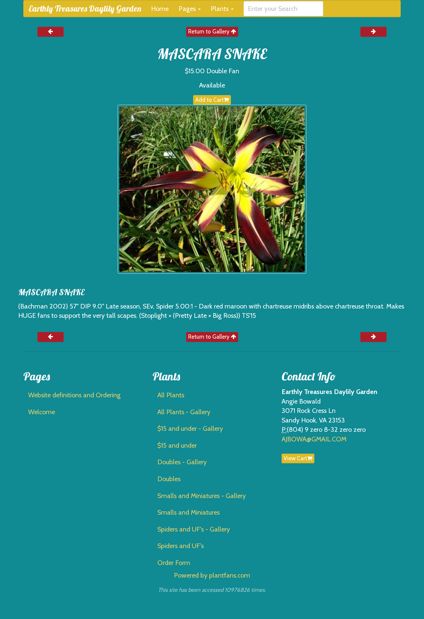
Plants (220, 9)
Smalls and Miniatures (188, 512)
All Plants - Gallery (183, 412)
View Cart (295, 458)
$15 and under (177, 445)
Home (160, 9)
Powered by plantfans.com (212, 575)
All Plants (170, 395)
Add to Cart (209, 99)
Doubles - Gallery (182, 462)
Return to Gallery (209, 31)
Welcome (41, 412)
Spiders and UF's (180, 546)
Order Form (173, 563)
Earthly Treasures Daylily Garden (84, 8)
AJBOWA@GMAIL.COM (314, 439)
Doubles (169, 479)
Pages (188, 9)
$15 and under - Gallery (190, 428)
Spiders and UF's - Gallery (193, 529)
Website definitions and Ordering (74, 395)
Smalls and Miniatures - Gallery (201, 496)
